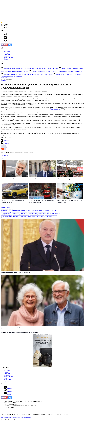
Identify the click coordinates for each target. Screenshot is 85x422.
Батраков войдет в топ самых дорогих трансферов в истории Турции (67, 178)
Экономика (7, 370)
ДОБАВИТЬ (4, 155)
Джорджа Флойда (55, 109)
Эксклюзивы (7, 379)
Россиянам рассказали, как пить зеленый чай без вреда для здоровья (19, 332)
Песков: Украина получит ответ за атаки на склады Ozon (13, 178)
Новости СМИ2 (5, 207)
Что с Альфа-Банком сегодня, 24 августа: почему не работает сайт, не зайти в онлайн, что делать (31, 68)
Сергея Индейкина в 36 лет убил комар (40, 178)
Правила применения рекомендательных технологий (16, 417)
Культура (6, 372)
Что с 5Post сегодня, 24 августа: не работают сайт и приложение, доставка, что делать (28, 74)
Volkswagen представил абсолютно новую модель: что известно (13, 201)
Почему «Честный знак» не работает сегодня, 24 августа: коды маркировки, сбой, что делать (57, 71)
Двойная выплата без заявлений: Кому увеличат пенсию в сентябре (19, 328)
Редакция (6, 381)
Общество (7, 375)
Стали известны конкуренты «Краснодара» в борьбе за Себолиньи (41, 201)
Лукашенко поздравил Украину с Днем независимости (15, 272)
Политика (3, 80)
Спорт (6, 378)
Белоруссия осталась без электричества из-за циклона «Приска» (69, 201)
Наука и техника (8, 376)
